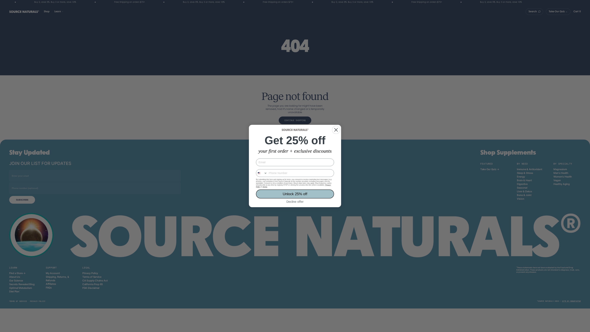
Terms (264, 187)
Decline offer (295, 201)
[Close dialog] (336, 130)
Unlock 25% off (295, 194)
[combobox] (261, 173)
